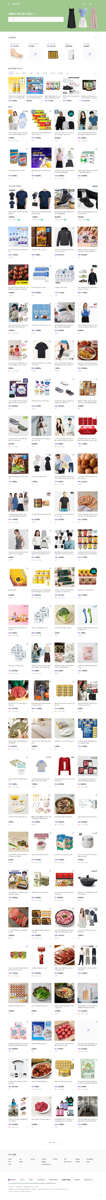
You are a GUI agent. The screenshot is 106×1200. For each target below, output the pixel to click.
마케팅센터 (77, 1180)
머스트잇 (33, 1159)
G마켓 (37, 73)
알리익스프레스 (68, 1162)
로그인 (84, 4)
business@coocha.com (62, 1189)
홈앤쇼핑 (44, 1162)
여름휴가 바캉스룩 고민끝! (20, 14)
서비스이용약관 (41, 1180)
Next (97, 52)
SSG (67, 73)
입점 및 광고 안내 (88, 1180)
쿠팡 (17, 73)
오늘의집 (24, 73)
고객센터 (31, 1180)
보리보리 (77, 1162)
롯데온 (11, 73)
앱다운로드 (13, 1180)
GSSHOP (44, 1159)
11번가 (31, 73)
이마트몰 (45, 73)
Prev (8, 52)
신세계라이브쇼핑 (46, 1164)
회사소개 (22, 1180)
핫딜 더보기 (52, 1142)
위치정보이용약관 (53, 1180)
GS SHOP (52, 73)
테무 (65, 1159)
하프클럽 (61, 73)
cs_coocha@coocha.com (42, 1189)
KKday (88, 1162)
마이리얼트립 (90, 1159)
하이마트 (55, 1159)
